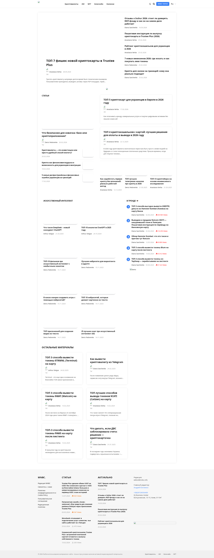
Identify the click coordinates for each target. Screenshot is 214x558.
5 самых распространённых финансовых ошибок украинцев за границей (60, 176)
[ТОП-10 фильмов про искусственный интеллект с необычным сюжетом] (60, 248)
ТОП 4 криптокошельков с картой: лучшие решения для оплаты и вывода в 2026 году (135, 133)
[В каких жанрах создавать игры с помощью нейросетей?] (60, 284)
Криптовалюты (71, 4)
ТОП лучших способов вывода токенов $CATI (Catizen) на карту (103, 396)
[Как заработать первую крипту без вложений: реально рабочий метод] (111, 169)
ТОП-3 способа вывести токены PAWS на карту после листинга (59, 433)
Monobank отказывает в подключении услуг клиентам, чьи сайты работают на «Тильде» (76, 520)
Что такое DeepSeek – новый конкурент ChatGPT (56, 228)
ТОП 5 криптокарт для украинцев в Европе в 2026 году (134, 101)
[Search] (153, 3)
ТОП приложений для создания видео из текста (58, 332)
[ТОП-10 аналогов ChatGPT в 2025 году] (98, 214)
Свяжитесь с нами (45, 487)
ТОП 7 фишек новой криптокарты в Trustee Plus (80, 63)
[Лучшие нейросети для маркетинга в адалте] (98, 248)
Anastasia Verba (55, 72)
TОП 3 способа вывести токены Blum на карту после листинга (150, 248)
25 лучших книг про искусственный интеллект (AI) (98, 332)
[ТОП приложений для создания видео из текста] (60, 318)
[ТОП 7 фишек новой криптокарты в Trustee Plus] (81, 38)
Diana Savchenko (131, 27)
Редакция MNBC (44, 483)
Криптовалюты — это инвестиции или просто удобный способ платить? (59, 151)
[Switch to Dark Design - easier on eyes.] (150, 4)
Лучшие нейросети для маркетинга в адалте (98, 262)
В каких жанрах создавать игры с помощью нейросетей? (59, 298)
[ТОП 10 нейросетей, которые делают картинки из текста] (98, 284)
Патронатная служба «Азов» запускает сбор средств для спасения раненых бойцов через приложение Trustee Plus (77, 505)
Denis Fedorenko (131, 65)
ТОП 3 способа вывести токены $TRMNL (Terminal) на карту (61, 360)
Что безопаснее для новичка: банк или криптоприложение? (64, 134)
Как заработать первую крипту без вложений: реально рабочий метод (111, 182)
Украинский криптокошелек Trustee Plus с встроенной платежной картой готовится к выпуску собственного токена (77, 535)
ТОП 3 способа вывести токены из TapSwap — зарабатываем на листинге (150, 260)
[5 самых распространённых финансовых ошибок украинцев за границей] (88, 178)
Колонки (110, 4)
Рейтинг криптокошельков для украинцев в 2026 (147, 47)
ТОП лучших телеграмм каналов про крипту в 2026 (134, 181)
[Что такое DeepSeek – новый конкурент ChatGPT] (60, 214)
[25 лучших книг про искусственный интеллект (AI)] (98, 318)
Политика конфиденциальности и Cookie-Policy (47, 492)
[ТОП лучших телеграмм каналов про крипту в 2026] (136, 169)
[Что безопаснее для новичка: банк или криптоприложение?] (68, 114)
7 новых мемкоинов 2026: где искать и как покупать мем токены (147, 59)
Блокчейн (98, 4)
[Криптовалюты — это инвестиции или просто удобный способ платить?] (88, 153)
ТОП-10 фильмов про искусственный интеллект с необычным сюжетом (56, 263)
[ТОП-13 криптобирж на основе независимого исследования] (161, 169)
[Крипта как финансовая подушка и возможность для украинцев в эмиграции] (88, 165)
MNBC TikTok (163, 4)
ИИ (83, 4)
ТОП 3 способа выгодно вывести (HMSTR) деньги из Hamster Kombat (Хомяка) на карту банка (151, 208)
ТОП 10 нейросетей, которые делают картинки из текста (94, 298)
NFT (89, 4)
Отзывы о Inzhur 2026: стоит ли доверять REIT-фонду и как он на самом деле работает (146, 21)
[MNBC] (48, 4)
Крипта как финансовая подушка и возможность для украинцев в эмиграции (61, 163)
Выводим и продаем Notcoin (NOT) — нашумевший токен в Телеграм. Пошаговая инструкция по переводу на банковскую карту (150, 224)
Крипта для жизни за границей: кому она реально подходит (147, 72)
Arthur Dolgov (48, 234)
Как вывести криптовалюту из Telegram (106, 360)
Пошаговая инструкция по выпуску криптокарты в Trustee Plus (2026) (143, 34)
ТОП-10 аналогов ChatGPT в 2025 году (96, 228)
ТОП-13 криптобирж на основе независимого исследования (161, 181)
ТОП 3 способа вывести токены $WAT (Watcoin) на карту (60, 396)
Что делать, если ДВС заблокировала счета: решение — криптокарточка (103, 433)
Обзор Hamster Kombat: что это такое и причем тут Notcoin (150, 237)
